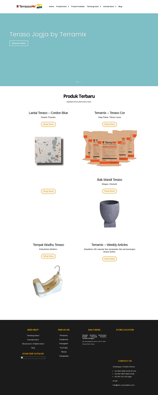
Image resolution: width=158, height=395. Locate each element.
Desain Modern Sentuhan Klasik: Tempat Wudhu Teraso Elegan (94, 336)
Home (51, 7)
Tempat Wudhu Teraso (88, 344)
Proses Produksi (77, 7)
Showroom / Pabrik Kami (33, 344)
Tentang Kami (93, 7)
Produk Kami (61, 7)
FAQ (33, 348)
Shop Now (48, 124)
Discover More (19, 43)
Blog (120, 7)
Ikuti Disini (109, 259)
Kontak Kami (108, 7)
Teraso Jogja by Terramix (47, 34)
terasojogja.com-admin (91, 341)
